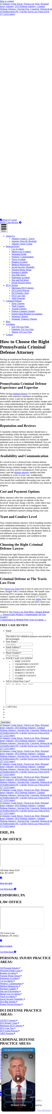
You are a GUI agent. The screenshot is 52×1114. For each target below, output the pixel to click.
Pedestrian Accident (21, 277)
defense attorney (21, 472)
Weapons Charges (20, 316)
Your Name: (12, 641)
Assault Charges (19, 308)
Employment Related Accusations (27, 314)
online (38, 599)
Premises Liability (20, 272)
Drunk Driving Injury (21, 282)
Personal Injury (13, 246)
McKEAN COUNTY (25, 670)
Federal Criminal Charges (23, 311)
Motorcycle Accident (21, 251)
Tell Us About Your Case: (18, 681)
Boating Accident (19, 262)
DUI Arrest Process (20, 290)
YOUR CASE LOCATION (19, 658)
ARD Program (18, 298)
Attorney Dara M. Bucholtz (24, 241)
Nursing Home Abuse (21, 270)
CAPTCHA (11, 707)
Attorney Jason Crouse (22, 244)
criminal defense (42, 612)
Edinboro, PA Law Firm (23, 329)
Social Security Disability (23, 267)
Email (8, 631)
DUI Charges (12, 285)
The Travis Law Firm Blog (21, 612)
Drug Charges (18, 303)
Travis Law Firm (11, 589)
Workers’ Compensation (23, 257)
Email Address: (13, 647)
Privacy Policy (35, 1100)
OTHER (19, 678)
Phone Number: (13, 653)
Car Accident (18, 249)
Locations (10, 324)
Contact (9, 334)
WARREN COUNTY (25, 667)
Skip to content (7, 1)
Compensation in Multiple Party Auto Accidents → (23, 619)
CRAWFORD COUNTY (27, 664)
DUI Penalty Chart (20, 293)
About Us (10, 236)
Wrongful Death (19, 254)
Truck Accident (19, 259)
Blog (8, 321)
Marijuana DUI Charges (23, 288)
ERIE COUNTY (23, 661)
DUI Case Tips (18, 295)
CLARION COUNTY (25, 675)
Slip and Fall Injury (20, 280)
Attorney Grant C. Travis (23, 238)
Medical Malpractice (21, 264)
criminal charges (19, 393)
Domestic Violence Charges (24, 319)
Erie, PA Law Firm (20, 327)
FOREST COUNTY (24, 673)
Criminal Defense (14, 301)
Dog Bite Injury (19, 275)
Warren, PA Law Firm (22, 332)
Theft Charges (18, 306)
